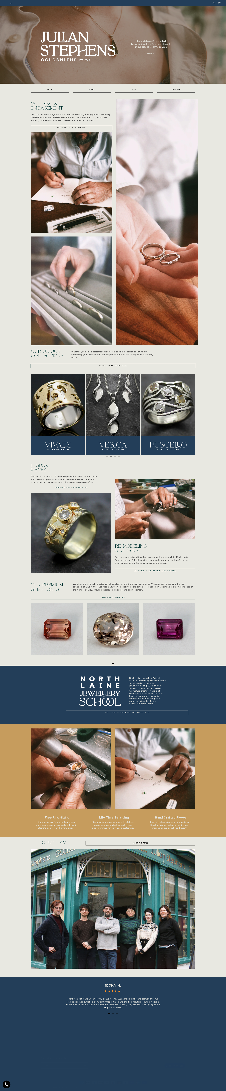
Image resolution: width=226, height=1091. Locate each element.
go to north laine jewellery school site (127, 713)
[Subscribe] (85, 1063)
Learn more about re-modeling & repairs (155, 571)
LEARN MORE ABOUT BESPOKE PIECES (70, 488)
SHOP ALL (151, 53)
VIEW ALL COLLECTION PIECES (113, 366)
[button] (5, 3)
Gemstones (118, 1038)
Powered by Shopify (72, 1085)
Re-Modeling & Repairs (131, 548)
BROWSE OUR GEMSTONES (113, 597)
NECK (50, 89)
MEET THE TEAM (140, 843)
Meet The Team (120, 1029)
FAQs (116, 1048)
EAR (134, 89)
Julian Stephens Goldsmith (55, 1085)
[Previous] (38, 414)
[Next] (188, 414)
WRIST (176, 89)
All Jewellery (119, 1034)
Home (116, 1025)
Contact (117, 1043)
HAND (92, 89)
